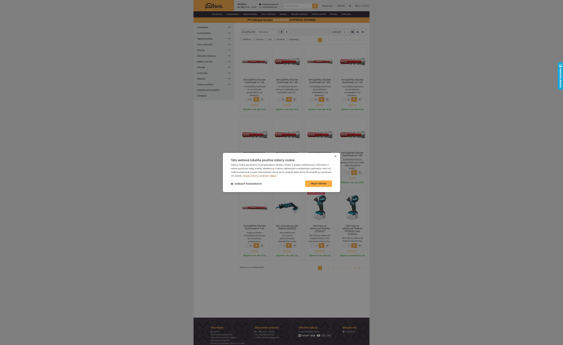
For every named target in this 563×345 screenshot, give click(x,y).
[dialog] (281, 172)
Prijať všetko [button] (319, 183)
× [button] (335, 156)
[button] (246, 183)
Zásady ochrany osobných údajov (260, 175)
